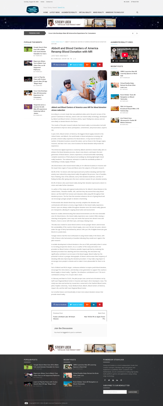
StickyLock (64, 403)
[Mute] (133, 61)
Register (136, 2)
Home (42, 2)
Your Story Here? (54, 7)
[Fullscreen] (136, 61)
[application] (125, 55)
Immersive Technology (115, 12)
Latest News (55, 12)
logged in (66, 332)
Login (127, 2)
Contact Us (49, 2)
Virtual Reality (85, 12)
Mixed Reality (98, 12)
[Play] (113, 61)
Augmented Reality (69, 12)
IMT (66, 58)
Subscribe (133, 392)
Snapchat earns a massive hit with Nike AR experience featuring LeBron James (76, 33)
